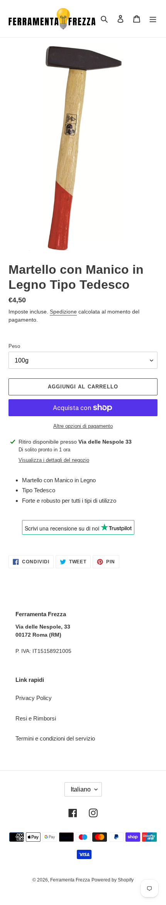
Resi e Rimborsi (35, 718)
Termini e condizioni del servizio (55, 738)
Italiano (81, 789)
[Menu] (153, 18)
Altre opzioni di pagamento (83, 426)
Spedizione (63, 311)
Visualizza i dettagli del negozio (54, 460)
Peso (14, 346)
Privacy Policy (33, 698)
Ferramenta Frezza (70, 880)
